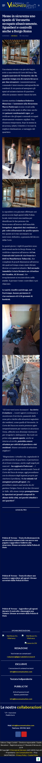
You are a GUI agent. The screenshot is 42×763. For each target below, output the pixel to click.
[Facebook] (18, 734)
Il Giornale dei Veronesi (18, 750)
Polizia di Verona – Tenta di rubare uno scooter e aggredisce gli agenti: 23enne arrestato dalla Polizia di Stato (19, 578)
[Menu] (3, 5)
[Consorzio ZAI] (31, 643)
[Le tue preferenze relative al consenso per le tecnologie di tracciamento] (38, 759)
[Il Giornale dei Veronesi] (21, 5)
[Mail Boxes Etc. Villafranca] (11, 638)
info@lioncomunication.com (21, 672)
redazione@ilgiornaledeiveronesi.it (21, 657)
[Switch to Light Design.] (38, 5)
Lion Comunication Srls (24, 753)
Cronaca (14, 35)
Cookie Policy (33, 755)
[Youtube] (24, 734)
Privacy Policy (21, 755)
